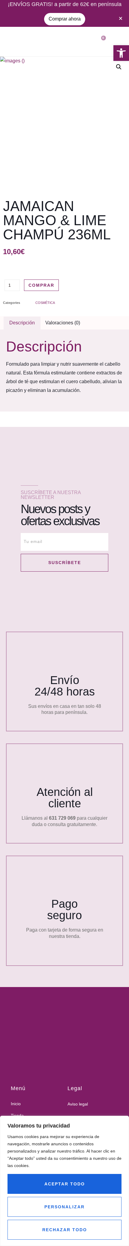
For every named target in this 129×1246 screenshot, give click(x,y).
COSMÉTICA (45, 302)
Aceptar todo (64, 1183)
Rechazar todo (64, 1229)
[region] (64, 1181)
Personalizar (64, 1206)
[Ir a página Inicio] (62, 1028)
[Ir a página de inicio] (13, 41)
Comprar (41, 285)
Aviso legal (78, 1104)
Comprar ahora (65, 18)
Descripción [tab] (22, 322)
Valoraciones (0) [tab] (62, 322)
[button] (121, 53)
